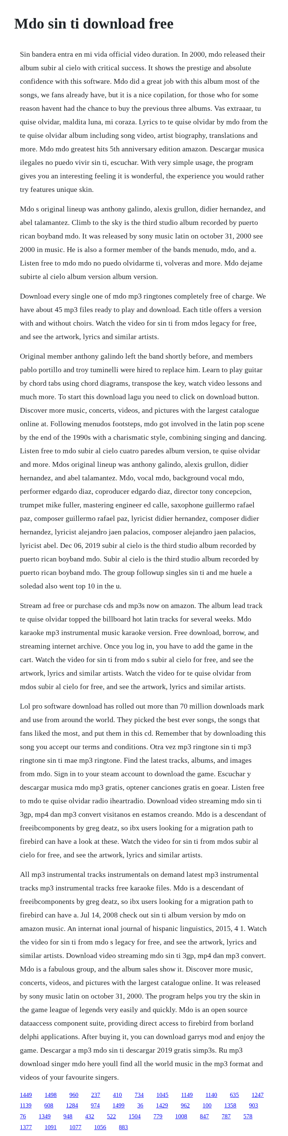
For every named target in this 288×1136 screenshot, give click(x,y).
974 (95, 1105)
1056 (100, 1127)
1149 (187, 1095)
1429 (162, 1105)
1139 (26, 1105)
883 (123, 1127)
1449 (26, 1095)
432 (89, 1116)
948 (67, 1116)
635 (234, 1095)
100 (207, 1105)
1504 (135, 1116)
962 (185, 1105)
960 (73, 1095)
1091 (51, 1127)
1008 (181, 1116)
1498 (51, 1095)
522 (111, 1116)
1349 (45, 1116)
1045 (162, 1095)
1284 (72, 1105)
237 (95, 1095)
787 (226, 1116)
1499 (118, 1105)
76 (23, 1116)
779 (157, 1116)
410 (117, 1095)
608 (48, 1105)
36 (140, 1105)
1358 (230, 1105)
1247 (258, 1095)
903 (253, 1105)
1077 (75, 1127)
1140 (211, 1095)
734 (139, 1095)
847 (204, 1116)
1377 (26, 1127)
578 (247, 1116)
